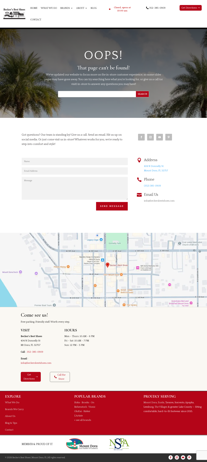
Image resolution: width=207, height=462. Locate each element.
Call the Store (61, 376)
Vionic (91, 407)
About (80, 8)
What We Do (49, 8)
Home (33, 8)
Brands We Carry (14, 409)
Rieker (86, 411)
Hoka (77, 402)
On (92, 402)
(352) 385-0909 (152, 185)
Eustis (161, 402)
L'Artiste (78, 415)
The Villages (161, 407)
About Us (10, 416)
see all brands (83, 420)
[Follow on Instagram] (150, 137)
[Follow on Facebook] (141, 137)
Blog (94, 8)
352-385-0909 (157, 8)
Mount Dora (150, 402)
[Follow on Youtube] (159, 137)
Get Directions (189, 7)
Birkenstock (80, 407)
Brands (65, 8)
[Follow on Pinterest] (168, 137)
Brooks (85, 402)
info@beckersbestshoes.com (36, 363)
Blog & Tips (11, 423)
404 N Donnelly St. (154, 166)
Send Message (112, 206)
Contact (35, 19)
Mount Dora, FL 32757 (156, 170)
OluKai (78, 411)
